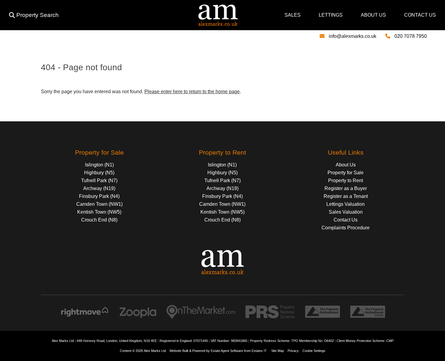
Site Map (277, 351)
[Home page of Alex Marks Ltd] (151, 24)
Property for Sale (346, 172)
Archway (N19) (99, 188)
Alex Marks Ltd (155, 351)
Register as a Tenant (346, 196)
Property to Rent (345, 180)
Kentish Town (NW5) (99, 212)
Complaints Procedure (345, 227)
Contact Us (420, 15)
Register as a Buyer (346, 188)
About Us (373, 15)
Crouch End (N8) (99, 219)
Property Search (37, 15)
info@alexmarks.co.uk (352, 36)
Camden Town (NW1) (99, 204)
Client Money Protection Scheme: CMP (365, 341)
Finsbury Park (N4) (99, 196)
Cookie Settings (313, 351)
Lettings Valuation (345, 204)
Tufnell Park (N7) (99, 180)
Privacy (293, 351)
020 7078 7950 (410, 36)
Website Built (179, 351)
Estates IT (259, 351)
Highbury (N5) (99, 172)
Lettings (331, 15)
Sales (293, 15)
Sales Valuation (346, 212)
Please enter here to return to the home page (192, 91)
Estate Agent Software (227, 351)
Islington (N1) (99, 164)
